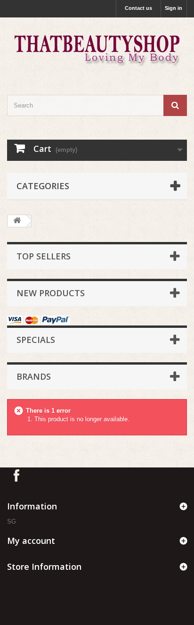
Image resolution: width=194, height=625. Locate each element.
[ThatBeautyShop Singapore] (97, 48)
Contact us (138, 8)
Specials (35, 339)
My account (31, 540)
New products (50, 293)
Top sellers (43, 256)
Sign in (173, 8)
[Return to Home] (17, 221)
